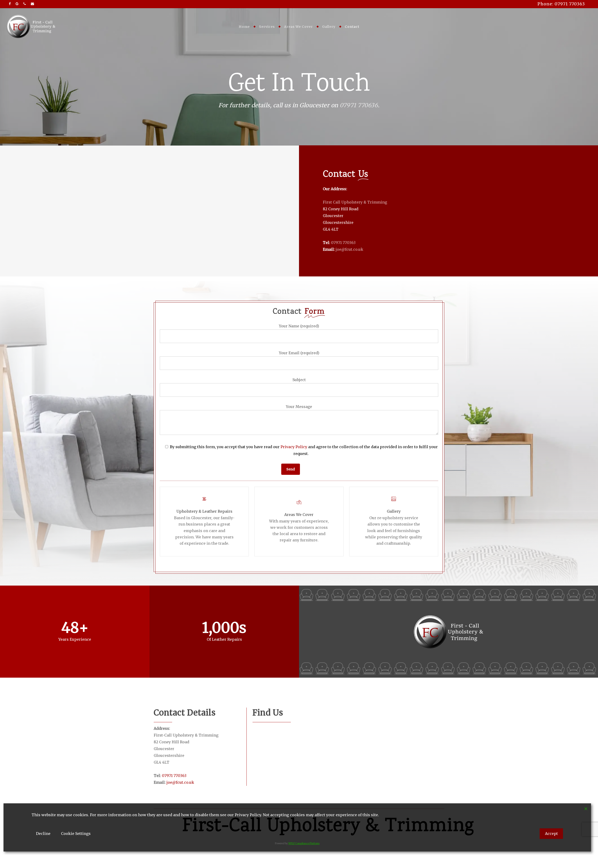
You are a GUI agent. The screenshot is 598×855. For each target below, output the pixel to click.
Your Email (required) (299, 353)
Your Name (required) (299, 326)
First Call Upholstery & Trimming (355, 202)
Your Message (299, 406)
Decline (43, 833)
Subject (299, 379)
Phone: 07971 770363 (561, 4)
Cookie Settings (76, 833)
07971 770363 (343, 242)
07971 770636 (359, 105)
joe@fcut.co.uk (349, 249)
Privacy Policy (294, 446)
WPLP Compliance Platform (304, 843)
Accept (551, 833)
